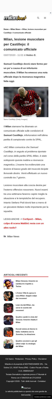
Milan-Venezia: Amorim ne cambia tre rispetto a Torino (27, 283)
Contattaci (42, 381)
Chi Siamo (9, 359)
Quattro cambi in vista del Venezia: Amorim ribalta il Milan (26, 319)
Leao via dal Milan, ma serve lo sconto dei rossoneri (25, 307)
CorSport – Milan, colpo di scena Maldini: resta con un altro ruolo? (24, 223)
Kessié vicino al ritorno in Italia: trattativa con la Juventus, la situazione (26, 331)
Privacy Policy (31, 359)
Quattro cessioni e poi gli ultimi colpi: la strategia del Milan (26, 343)
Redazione (19, 359)
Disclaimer (42, 359)
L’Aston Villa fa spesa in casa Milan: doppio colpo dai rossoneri (26, 295)
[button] (38, 18)
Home (6, 29)
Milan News (15, 29)
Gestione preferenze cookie (42, 397)
